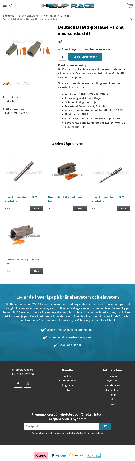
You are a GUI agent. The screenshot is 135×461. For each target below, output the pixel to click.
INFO (112, 399)
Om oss (112, 376)
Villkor (67, 376)
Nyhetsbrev (112, 385)
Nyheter (112, 380)
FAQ (112, 404)
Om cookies (112, 390)
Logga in (67, 385)
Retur (67, 390)
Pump (112, 394)
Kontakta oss (67, 380)
